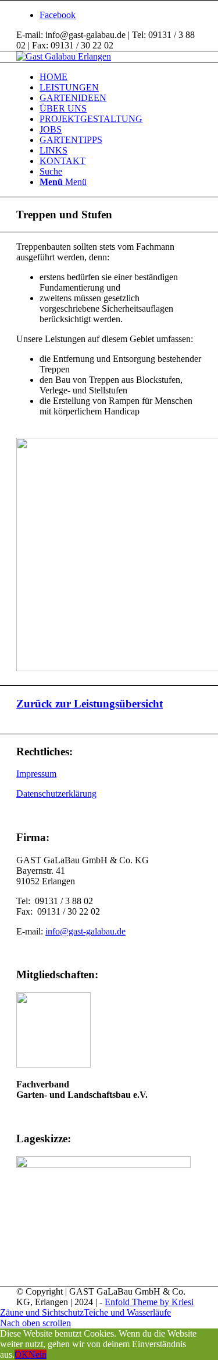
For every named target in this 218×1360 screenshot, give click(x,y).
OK (21, 1354)
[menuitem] (121, 77)
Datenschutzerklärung (56, 793)
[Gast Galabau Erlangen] (63, 56)
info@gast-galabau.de (85, 931)
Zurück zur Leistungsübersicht (89, 704)
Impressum (36, 774)
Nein (37, 1354)
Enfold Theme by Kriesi (149, 1302)
